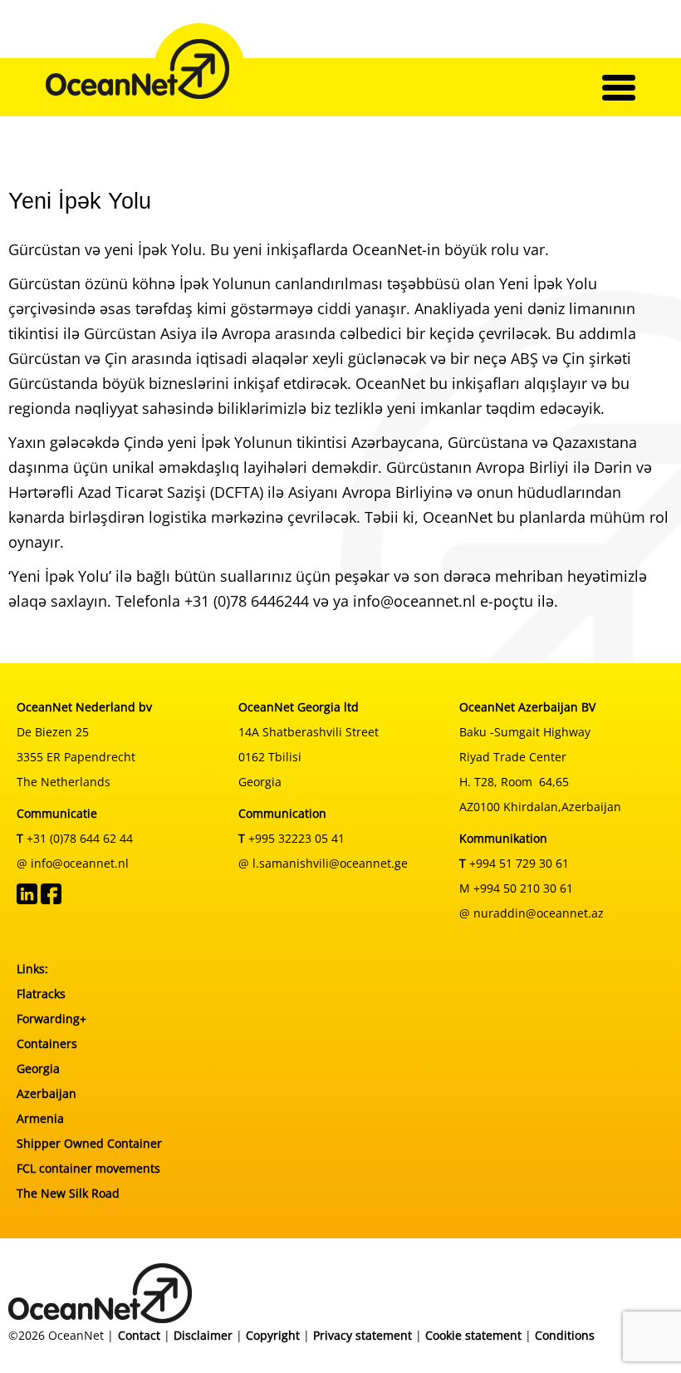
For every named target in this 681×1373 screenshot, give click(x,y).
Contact (139, 1335)
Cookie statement (473, 1335)
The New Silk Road (68, 1193)
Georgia (38, 1068)
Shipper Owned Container (89, 1143)
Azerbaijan (46, 1093)
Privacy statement (362, 1335)
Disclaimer (203, 1335)
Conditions (565, 1335)
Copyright (273, 1335)
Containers (47, 1043)
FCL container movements (88, 1168)
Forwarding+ (51, 1018)
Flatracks (41, 993)
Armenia (40, 1118)
